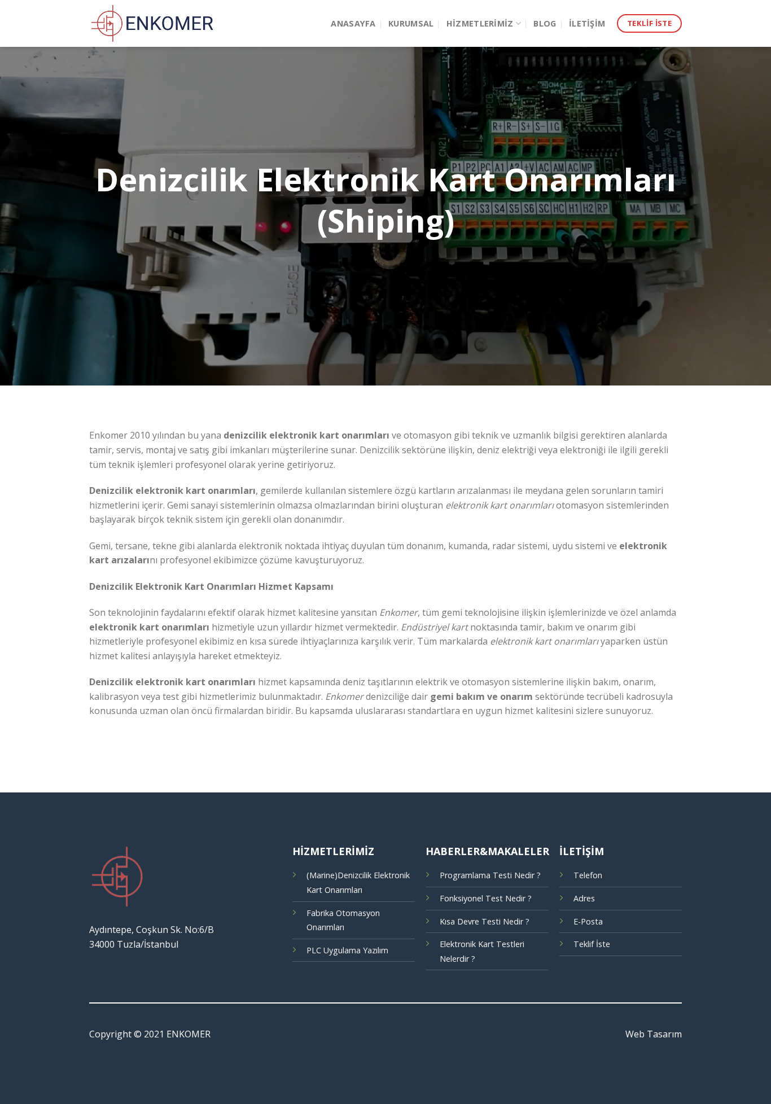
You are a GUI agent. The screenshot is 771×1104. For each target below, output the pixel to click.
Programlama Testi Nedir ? (490, 875)
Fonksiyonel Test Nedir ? (486, 898)
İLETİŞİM (587, 23)
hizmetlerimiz (480, 23)
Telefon (587, 875)
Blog (544, 23)
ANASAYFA (353, 23)
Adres (584, 898)
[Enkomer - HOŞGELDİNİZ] (153, 23)
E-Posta (588, 921)
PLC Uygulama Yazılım (347, 950)
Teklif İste (591, 944)
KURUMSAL (410, 23)
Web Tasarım (653, 1034)
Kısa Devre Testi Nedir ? (484, 921)
